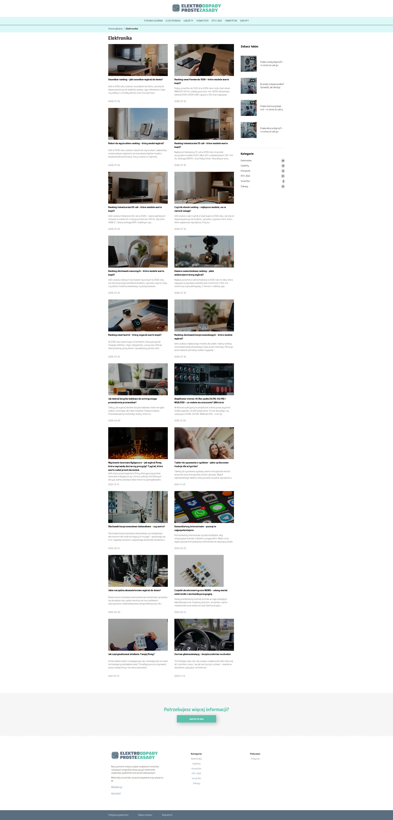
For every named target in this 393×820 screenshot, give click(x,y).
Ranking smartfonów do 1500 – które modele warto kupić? (201, 81)
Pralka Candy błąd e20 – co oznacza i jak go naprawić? (272, 63)
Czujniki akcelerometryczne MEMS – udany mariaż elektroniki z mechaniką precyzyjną (200, 592)
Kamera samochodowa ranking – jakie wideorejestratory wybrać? (194, 273)
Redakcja (116, 787)
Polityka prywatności (118, 815)
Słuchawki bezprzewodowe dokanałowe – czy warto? (136, 526)
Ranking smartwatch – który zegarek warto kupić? (134, 335)
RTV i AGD (217, 21)
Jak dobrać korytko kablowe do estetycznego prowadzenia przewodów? (132, 400)
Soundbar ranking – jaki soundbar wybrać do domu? (135, 79)
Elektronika (173, 21)
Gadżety (188, 21)
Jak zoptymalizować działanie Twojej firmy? (131, 654)
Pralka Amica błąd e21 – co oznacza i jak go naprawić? (271, 130)
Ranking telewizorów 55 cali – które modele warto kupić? (201, 145)
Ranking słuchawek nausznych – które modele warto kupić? (136, 273)
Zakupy (244, 21)
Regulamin (167, 815)
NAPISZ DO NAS (197, 719)
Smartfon (231, 21)
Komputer (202, 21)
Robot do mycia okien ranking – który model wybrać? (136, 143)
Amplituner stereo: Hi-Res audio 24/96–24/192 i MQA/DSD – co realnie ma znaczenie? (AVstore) (200, 400)
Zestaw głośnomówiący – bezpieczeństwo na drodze (202, 654)
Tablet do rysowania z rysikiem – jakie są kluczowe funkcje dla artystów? (201, 464)
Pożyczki (255, 759)
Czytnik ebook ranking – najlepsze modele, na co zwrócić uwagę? (200, 209)
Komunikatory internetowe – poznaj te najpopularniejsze (195, 528)
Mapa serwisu (145, 815)
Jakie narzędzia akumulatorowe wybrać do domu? (134, 590)
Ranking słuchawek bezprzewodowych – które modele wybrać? (203, 336)
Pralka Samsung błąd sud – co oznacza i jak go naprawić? (272, 108)
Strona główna (153, 21)
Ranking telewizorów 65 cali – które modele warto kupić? (135, 209)
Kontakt (116, 793)
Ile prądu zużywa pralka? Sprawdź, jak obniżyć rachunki (272, 86)
